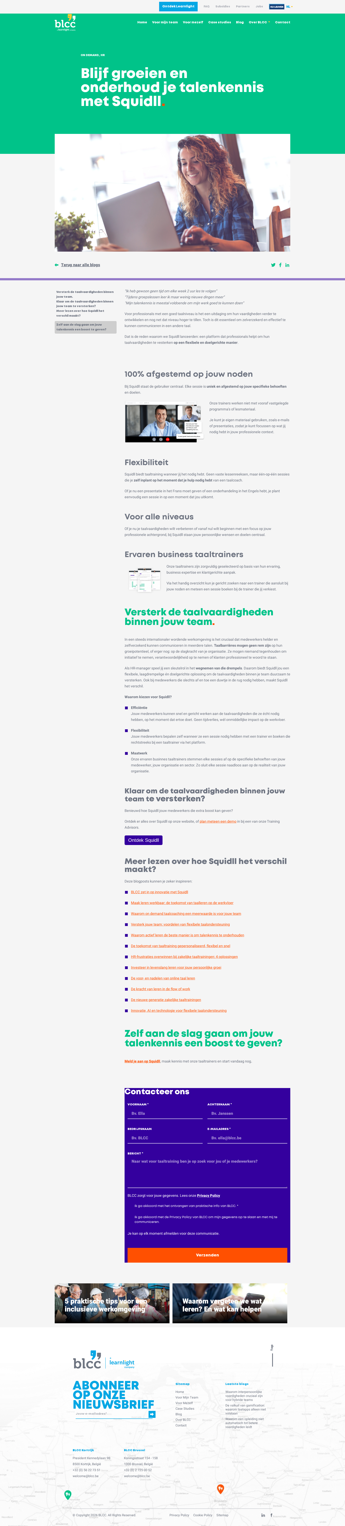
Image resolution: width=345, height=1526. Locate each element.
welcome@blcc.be (86, 1476)
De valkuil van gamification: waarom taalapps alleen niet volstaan (245, 1409)
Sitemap (222, 1515)
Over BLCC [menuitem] (258, 22)
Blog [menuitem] (240, 22)
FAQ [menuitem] (206, 6)
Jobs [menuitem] (259, 6)
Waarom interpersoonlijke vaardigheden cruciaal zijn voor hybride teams (244, 1396)
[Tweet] (273, 265)
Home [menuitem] (142, 22)
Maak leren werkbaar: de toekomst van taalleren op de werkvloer (182, 903)
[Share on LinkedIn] (287, 265)
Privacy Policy (208, 1195)
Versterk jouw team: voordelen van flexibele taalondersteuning (180, 924)
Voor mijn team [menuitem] (165, 22)
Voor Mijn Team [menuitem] (186, 1397)
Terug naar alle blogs (80, 265)
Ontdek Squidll (143, 840)
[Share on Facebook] (280, 265)
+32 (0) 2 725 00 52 (138, 1470)
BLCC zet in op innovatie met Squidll (159, 892)
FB (271, 1516)
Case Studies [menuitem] (184, 1409)
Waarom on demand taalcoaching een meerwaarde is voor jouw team (186, 913)
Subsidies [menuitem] (222, 6)
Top (272, 1348)
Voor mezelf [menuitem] (193, 22)
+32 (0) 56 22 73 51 (86, 1470)
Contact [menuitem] (282, 22)
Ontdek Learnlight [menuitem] (178, 6)
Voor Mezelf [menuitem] (184, 1403)
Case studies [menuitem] (219, 22)
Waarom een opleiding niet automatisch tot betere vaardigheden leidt (244, 1423)
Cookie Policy (202, 1515)
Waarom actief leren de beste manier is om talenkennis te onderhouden (187, 935)
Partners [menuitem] (243, 6)
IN (263, 1516)
